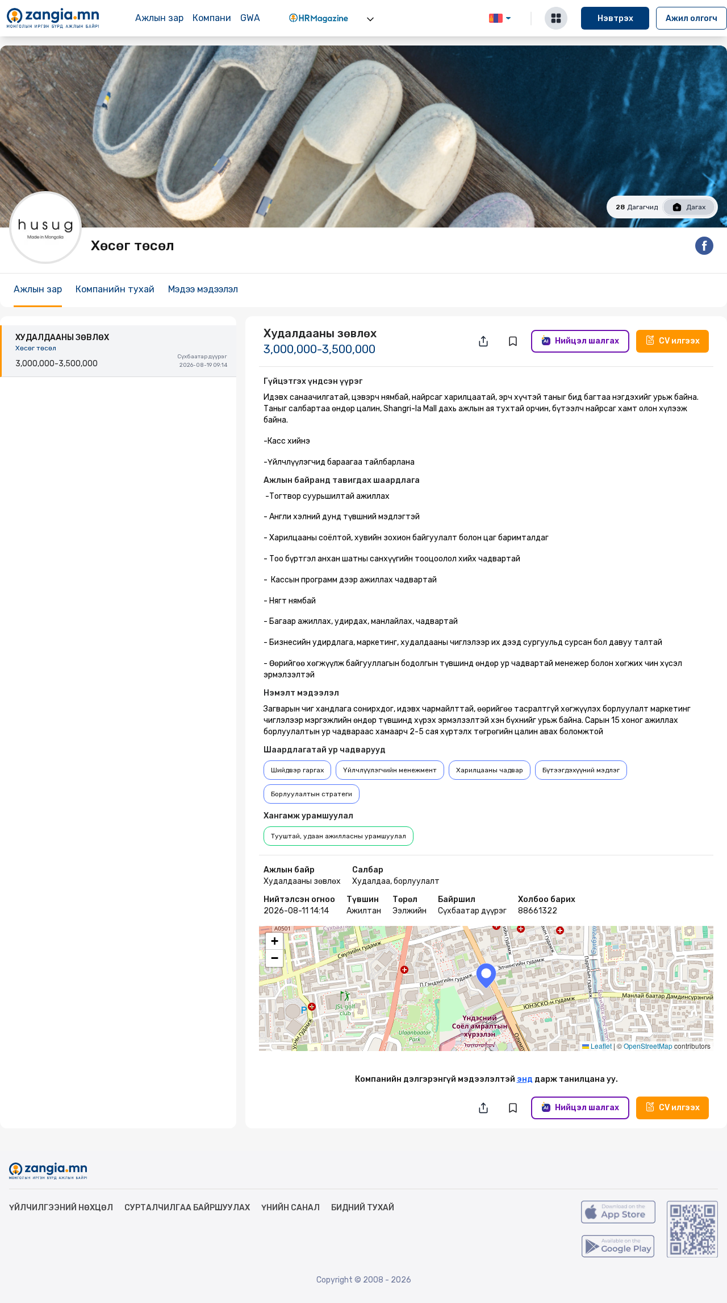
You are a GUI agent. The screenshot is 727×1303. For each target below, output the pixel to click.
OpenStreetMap (648, 1045)
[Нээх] (370, 19)
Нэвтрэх (615, 18)
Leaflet (600, 1045)
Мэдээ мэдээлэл (203, 289)
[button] (486, 975)
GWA (250, 18)
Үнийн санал (290, 1208)
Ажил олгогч (691, 18)
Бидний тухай (362, 1208)
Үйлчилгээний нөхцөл (61, 1208)
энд (525, 1079)
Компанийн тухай (115, 289)
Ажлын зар (159, 18)
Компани (212, 18)
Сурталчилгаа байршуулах (187, 1208)
